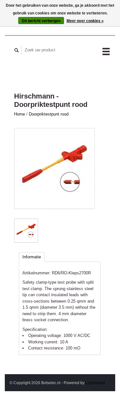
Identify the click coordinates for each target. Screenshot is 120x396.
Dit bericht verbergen (41, 21)
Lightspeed (95, 383)
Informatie (31, 256)
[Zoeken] (16, 50)
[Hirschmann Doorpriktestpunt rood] (54, 168)
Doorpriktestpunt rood (48, 114)
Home (19, 114)
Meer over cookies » (85, 21)
